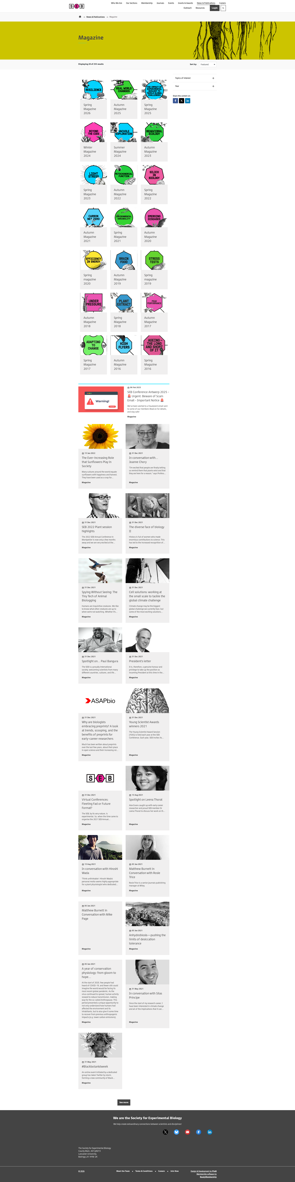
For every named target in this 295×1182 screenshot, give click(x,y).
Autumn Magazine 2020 (150, 237)
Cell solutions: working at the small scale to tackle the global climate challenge (147, 596)
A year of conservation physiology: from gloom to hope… (99, 973)
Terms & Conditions (144, 1171)
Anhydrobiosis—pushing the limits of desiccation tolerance (147, 939)
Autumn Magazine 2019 (120, 279)
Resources (200, 8)
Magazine (131, 417)
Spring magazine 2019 (150, 279)
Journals (160, 3)
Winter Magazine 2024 (90, 152)
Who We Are (116, 3)
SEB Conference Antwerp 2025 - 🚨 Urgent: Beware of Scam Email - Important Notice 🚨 (148, 396)
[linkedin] (187, 100)
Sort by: (193, 64)
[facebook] (175, 100)
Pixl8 (214, 1171)
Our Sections (131, 3)
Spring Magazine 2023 (90, 194)
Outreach (188, 8)
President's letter (140, 661)
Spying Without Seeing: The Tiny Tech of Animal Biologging (99, 596)
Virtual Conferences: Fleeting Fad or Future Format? (96, 804)
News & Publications (206, 3)
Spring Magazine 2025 (150, 109)
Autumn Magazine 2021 (90, 237)
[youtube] (187, 1132)
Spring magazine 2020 (90, 279)
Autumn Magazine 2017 (150, 322)
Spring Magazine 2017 (90, 365)
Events (171, 3)
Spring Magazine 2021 (120, 237)
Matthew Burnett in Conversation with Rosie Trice (144, 873)
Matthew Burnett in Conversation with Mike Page (97, 915)
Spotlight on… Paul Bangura (100, 661)
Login (215, 8)
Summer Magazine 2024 (120, 152)
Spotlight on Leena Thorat (145, 800)
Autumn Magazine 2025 (120, 109)
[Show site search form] (223, 8)
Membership (147, 3)
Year (177, 86)
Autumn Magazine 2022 (120, 194)
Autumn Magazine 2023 (150, 152)
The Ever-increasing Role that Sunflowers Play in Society (98, 462)
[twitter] (181, 100)
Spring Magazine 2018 (120, 322)
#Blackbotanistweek (95, 1066)
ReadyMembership (208, 1177)
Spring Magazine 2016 (150, 365)
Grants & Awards (185, 3)
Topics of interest (182, 78)
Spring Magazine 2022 (150, 194)
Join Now (174, 1171)
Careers (222, 3)
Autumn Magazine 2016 (120, 365)
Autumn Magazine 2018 (90, 322)
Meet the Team (123, 1171)
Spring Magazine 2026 (90, 109)
